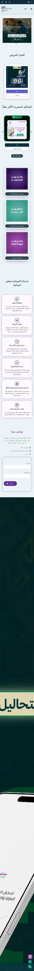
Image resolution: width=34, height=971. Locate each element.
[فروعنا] (30, 454)
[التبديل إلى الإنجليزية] (25, 9)
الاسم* (28, 463)
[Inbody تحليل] (17, 299)
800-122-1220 (25, 448)
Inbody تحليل (17, 303)
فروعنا (26, 454)
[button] (31, 8)
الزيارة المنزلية (17, 324)
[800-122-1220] (30, 447)
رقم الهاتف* (26, 472)
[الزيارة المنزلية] (17, 320)
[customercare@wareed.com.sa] (30, 450)
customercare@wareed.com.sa (19, 451)
